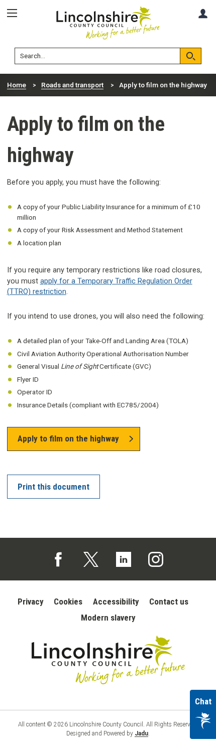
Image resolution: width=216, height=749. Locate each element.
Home (16, 85)
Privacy (31, 601)
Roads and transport (72, 85)
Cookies (68, 601)
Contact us (168, 601)
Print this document (53, 487)
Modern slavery (108, 618)
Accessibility (116, 601)
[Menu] (15, 13)
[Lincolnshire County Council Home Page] (108, 23)
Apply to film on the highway (68, 438)
